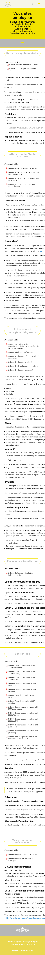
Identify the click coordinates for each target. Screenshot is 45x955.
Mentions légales (15, 941)
